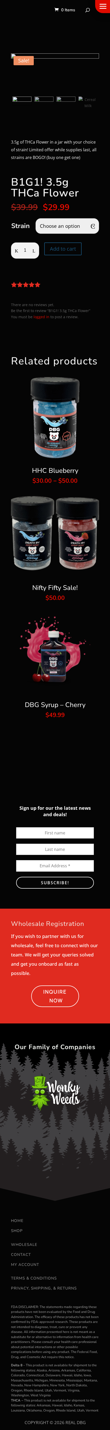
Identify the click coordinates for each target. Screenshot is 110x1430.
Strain (20, 225)
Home (17, 1220)
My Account (25, 1264)
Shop (17, 1230)
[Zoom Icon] (55, 73)
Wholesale (24, 1244)
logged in (41, 316)
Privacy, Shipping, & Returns (44, 1288)
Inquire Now (55, 996)
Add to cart (63, 248)
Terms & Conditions (34, 1278)
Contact (21, 1254)
